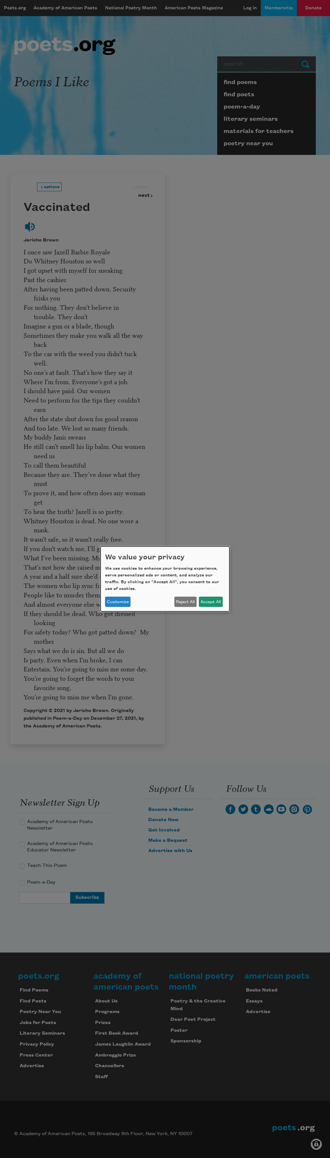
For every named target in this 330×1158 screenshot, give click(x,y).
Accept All (210, 602)
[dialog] (165, 579)
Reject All (185, 602)
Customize (118, 602)
